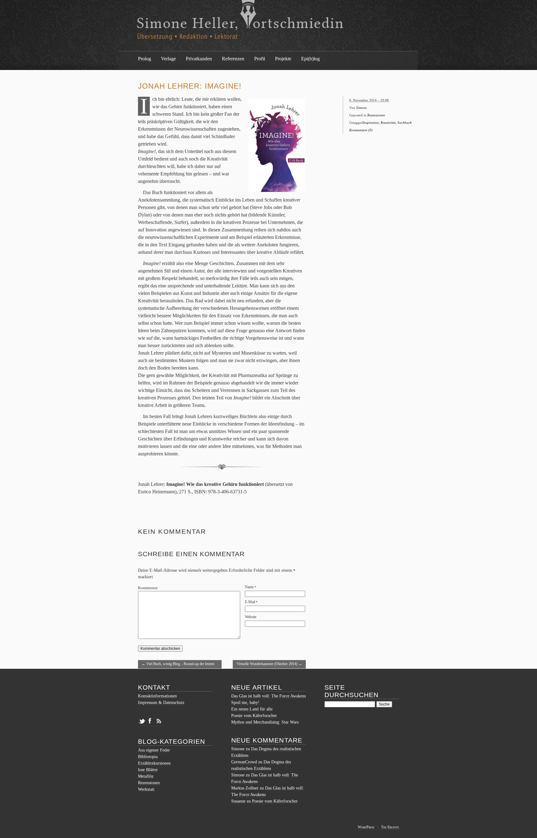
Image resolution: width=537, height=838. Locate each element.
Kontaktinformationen (157, 696)
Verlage (168, 58)
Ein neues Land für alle (252, 709)
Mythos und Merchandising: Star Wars (265, 722)
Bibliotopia (148, 756)
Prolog (144, 58)
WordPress (366, 827)
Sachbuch (404, 122)
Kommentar (148, 588)
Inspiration (371, 122)
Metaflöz (146, 776)
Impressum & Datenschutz (161, 702)
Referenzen (233, 58)
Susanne (238, 801)
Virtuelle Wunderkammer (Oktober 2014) (269, 664)
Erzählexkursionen (154, 763)
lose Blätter (148, 769)
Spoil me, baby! (245, 702)
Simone (361, 107)
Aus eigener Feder (154, 750)
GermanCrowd (244, 762)
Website (250, 617)
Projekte (283, 58)
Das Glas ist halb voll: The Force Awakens (268, 696)
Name (249, 587)
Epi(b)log (310, 58)
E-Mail (250, 602)
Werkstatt (146, 789)
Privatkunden (199, 58)
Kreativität (388, 122)
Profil (259, 58)
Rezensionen (376, 115)
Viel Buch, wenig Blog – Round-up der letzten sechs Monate (178, 665)
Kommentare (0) (361, 130)
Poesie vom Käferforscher (254, 715)
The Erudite (390, 827)
